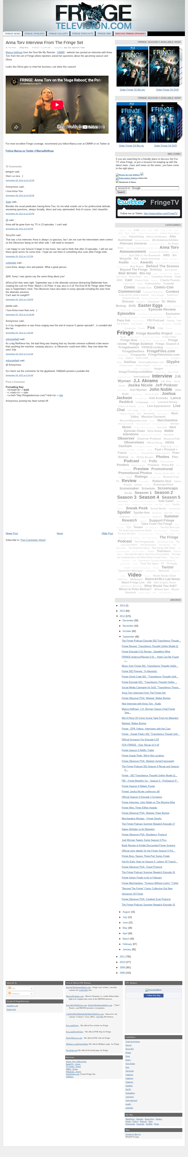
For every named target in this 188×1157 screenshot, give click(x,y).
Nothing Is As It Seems (151, 435)
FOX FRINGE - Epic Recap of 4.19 (140, 745)
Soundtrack (174, 509)
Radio (129, 477)
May (125, 928)
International (141, 376)
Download (153, 301)
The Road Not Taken (139, 548)
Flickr (156, 1124)
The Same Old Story (163, 548)
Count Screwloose (133, 1041)
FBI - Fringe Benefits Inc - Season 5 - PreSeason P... (150, 780)
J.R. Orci (165, 381)
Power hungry (138, 465)
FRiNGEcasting (152, 347)
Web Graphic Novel (165, 582)
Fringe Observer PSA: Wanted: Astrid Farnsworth (148, 761)
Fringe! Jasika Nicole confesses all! (141, 791)
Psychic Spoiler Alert (165, 473)
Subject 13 (145, 517)
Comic (129, 287)
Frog (120, 358)
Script (128, 492)
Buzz (146, 277)
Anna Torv (67, 47)
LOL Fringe (132, 410)
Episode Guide (139, 310)
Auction (173, 259)
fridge (161, 328)
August (134, 263)
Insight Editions (124, 377)
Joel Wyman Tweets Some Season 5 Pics (144, 840)
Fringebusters (129, 347)
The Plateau (164, 545)
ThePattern (164, 551)
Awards (146, 262)
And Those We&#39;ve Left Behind (141, 248)
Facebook (140, 1124)
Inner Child (173, 372)
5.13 (133, 233)
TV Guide (172, 563)
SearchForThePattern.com (76, 1005)
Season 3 (126, 497)
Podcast (131, 461)
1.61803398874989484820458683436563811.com (85, 1014)
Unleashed (150, 571)
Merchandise (167, 420)
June (126, 922)
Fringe (125, 333)
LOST (143, 410)
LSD (150, 410)
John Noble (160, 389)
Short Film (147, 504)
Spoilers (159, 1119)
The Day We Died (126, 533)
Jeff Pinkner (166, 385)
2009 (123, 967)
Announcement (133, 251)
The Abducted (151, 527)
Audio (124, 262)
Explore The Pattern (129, 317)
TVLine (156, 568)
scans (138, 484)
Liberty (141, 406)
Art (136, 258)
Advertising (136, 236)
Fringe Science (141, 344)
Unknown (129, 1074)
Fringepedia (138, 354)
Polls (153, 461)
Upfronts (163, 570)
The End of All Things (165, 534)
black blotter (171, 270)
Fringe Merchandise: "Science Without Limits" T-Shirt (150, 883)
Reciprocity (155, 477)
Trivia (135, 564)
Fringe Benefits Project (154, 333)
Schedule (148, 488)
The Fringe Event (149, 538)
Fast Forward (138, 321)
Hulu (136, 369)
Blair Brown (127, 273)
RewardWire (144, 481)
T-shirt (135, 524)
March (126, 938)
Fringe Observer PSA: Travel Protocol (142, 867)
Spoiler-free (141, 512)
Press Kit (167, 464)
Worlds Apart (144, 593)
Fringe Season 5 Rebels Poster (138, 786)
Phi (132, 457)
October (127, 631)
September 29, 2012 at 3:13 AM (19, 354)
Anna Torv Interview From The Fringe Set (44, 42)
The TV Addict (138, 551)
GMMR (61, 52)
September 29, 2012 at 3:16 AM (19, 375)
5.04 (136, 230)
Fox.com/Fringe (72, 1025)
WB (149, 582)
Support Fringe (161, 520)
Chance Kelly (142, 280)
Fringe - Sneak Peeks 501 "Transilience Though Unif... (151, 734)
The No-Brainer (148, 545)
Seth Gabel (165, 501)
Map (139, 414)
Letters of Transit (127, 406)
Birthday (156, 269)
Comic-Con (163, 287)
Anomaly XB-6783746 (159, 252)
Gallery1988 (142, 358)
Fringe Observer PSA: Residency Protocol (144, 834)
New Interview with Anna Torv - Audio (141, 703)
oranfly (128, 1104)
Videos (147, 576)
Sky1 (167, 504)
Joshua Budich (151, 394)
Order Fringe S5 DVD (167, 89)
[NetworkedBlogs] (153, 989)
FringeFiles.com (161, 351)
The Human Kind (165, 542)
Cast (128, 280)
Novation (168, 434)
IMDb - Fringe (72, 1069)
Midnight (174, 423)
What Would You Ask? (160, 586)
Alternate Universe (133, 243)
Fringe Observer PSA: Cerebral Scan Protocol (146, 899)
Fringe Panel (145, 340)
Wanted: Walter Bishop (134, 723)
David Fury (172, 295)
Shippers (137, 504)
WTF (155, 593)
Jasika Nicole (140, 385)
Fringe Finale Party (151, 337)
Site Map (159, 504)
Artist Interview (150, 258)
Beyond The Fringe (133, 269)
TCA (128, 527)
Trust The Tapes (149, 563)
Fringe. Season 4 (167, 343)
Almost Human (142, 240)
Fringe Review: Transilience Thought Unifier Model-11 (150, 646)
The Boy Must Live (170, 527)
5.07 (156, 230)
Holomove (157, 365)
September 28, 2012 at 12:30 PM (20, 195)
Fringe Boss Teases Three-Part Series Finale (146, 856)
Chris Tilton (129, 284)
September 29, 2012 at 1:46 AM (19, 333)
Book (155, 274)
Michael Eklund (143, 424)
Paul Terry (134, 453)
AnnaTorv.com (12, 1005)
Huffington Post (171, 365)
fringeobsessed (131, 1100)
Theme (150, 551)
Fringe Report (160, 340)
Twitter (168, 567)
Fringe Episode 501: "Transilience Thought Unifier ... (149, 682)
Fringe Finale (134, 337)
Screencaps (168, 488)
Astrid (165, 259)
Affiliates (69, 1076)
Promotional (162, 469)
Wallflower (123, 579)
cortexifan (11, 262)
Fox (151, 327)
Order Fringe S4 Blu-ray (131, 145)
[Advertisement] (33, 506)
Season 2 (163, 492)
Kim (127, 1067)
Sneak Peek (137, 508)
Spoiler (124, 512)
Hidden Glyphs (143, 365)
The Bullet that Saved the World (135, 530)
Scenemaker (129, 488)
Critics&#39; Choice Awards (134, 295)
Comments (15, 993)
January (127, 949)
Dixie (128, 1056)
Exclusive (173, 314)
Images (158, 368)
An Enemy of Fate (157, 244)
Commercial (129, 291)
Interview (75, 47)
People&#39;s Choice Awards (155, 453)
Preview (141, 468)
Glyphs (173, 362)
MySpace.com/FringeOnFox (77, 1044)
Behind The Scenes (162, 266)
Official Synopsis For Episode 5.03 (140, 739)
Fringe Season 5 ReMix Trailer (138, 750)
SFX (178, 501)
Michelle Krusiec (160, 424)
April (125, 933)
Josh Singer (136, 394)
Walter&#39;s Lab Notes (162, 579)
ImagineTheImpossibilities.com (78, 987)
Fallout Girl (11, 1009)
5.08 (163, 230)
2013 (123, 611)
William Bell (161, 589)
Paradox (141, 450)
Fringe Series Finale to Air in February (142, 877)
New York (162, 427)
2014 (123, 605)
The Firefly (134, 538)
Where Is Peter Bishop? (135, 589)
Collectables (153, 283)
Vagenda (176, 571)
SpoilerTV (157, 513)
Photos (162, 457)
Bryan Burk (135, 276)
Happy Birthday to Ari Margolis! (138, 829)
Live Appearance (159, 406)
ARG (166, 255)
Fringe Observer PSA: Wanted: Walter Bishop (146, 698)
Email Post (24, 47)
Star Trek (168, 513)
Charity (154, 280)
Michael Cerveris (126, 424)
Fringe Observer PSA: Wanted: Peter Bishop (145, 813)
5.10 (176, 230)
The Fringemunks (144, 541)
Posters (123, 465)
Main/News (130, 1119)
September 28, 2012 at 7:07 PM (19, 256)
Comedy (168, 283)
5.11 (120, 233)
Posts (13, 988)
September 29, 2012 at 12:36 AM (20, 315)
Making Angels (127, 414)
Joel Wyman (138, 389)
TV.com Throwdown (141, 568)
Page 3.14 (166, 446)
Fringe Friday (169, 337)
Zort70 (128, 1089)
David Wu (130, 1048)
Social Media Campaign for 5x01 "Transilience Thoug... (151, 687)
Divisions (140, 302)
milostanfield (12, 339)
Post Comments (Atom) (33, 540)
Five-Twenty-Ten (152, 324)
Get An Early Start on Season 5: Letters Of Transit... (150, 861)
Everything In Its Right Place (150, 314)
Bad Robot (137, 266)
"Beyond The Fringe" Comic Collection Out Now (147, 888)
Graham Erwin (126, 365)
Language (142, 402)
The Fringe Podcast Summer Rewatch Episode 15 (148, 904)
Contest (172, 291)
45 (7, 220)
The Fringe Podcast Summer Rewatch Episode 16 (148, 872)
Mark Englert (163, 414)
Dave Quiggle (157, 295)
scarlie (147, 485)
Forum (141, 328)
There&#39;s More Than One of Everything (146, 554)
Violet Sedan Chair (164, 575)
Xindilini (129, 1085)
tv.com (127, 568)
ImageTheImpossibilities (136, 371)
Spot (137, 1136)
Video (82, 47)
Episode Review (162, 309)
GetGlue (130, 362)
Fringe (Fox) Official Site (76, 1061)
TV (162, 563)
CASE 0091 (83, 990)
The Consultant (160, 531)
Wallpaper (136, 579)
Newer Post (12, 533)
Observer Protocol (149, 438)
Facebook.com (71, 1050)
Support (143, 521)
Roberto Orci (161, 481)
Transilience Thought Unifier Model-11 (157, 560)
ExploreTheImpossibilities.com (100, 1005)
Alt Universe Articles (165, 240)
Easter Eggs (150, 305)
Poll (144, 461)
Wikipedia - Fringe (73, 1071)
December (128, 620)
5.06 (150, 230)
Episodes (126, 313)
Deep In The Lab (130, 298)
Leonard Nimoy (167, 402)
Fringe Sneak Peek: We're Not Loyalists (143, 755)
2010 (123, 962)
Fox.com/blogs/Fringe (74, 1031)
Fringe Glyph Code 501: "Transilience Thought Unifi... (150, 676)
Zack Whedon (165, 593)
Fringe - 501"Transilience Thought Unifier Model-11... (150, 775)
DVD (132, 306)
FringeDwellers (133, 351)
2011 (123, 956)
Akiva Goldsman (156, 236)
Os (157, 446)
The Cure (174, 530)
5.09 (169, 230)
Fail (169, 317)
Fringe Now (128, 340)
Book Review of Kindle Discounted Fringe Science (148, 845)
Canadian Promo (161, 276)
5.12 (127, 233)
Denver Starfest (168, 298)
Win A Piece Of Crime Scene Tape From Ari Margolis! (150, 718)
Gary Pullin (156, 358)
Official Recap (154, 442)
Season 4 (149, 497)
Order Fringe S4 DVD (165, 145)
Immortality (160, 372)
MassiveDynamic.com (133, 420)
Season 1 (143, 492)
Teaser (138, 527)
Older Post (107, 533)
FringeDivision (172, 348)
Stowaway (124, 516)
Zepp (8, 201)
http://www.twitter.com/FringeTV (161, 213)
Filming (170, 320)
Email (167, 306)
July (125, 917)
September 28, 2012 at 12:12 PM (20, 180)
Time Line (174, 557)
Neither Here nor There (144, 428)
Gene (166, 358)
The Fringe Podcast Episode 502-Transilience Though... (151, 640)
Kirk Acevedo (158, 398)
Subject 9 (157, 517)
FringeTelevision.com (164, 354)
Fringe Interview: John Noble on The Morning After (148, 802)
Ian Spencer (146, 369)
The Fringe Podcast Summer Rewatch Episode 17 (148, 824)
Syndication (125, 524)
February (128, 944)
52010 (122, 230)
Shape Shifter (124, 504)
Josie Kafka (130, 1063)
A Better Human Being (147, 233)
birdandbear (130, 1093)
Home (60, 533)
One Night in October (143, 446)
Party (149, 450)
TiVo (134, 561)
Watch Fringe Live (133, 582)
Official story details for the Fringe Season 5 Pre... (148, 850)
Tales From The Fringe (156, 523)
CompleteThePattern (153, 292)
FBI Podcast (155, 320)
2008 (123, 972)
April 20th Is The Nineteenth (144, 255)
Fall (175, 317)
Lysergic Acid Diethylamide (167, 410)
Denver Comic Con (150, 298)
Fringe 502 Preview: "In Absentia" (139, 671)
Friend (169, 328)
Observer (126, 438)
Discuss (128, 301)
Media (152, 421)
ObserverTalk (171, 438)
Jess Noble (122, 390)
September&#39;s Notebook (143, 501)
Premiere (153, 464)
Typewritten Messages (130, 570)
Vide (123, 576)
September (123, 501)
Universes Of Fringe (132, 893)
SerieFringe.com (72, 1074)
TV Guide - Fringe (73, 1066)
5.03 (129, 230)
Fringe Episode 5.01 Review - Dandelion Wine (146, 651)
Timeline (126, 561)
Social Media (158, 508)
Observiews (134, 442)
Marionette (149, 413)
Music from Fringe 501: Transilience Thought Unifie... (150, 666)
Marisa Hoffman (14, 52)
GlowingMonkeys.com (151, 362)
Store (177, 513)
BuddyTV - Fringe (73, 1064)
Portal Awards (166, 461)
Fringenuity (123, 355)
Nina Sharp (154, 430)
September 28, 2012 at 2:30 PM (19, 229)
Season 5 (171, 497)
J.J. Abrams (145, 380)
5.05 (144, 230)
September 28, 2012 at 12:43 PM (20, 214)
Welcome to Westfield (131, 586)
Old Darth (130, 1071)
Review (129, 480)
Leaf (153, 402)
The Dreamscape (145, 534)
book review (166, 274)
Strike (135, 517)
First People (137, 324)
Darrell (128, 1045)
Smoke (120, 509)
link (61, 395)
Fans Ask (123, 320)
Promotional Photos (135, 473)
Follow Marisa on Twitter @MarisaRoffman (30, 150)
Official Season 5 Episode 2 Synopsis (142, 797)
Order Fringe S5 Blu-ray (132, 89)
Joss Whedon (141, 398)
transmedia (125, 564)
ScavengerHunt (163, 484)
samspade (129, 1107)
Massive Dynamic (153, 416)
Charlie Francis (170, 280)
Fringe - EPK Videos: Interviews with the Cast (146, 728)
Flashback (166, 324)
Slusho (176, 504)
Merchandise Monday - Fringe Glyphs (142, 818)
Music (126, 427)
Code (139, 284)
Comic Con (144, 287)
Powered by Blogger (133, 1134)
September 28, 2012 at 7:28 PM (19, 299)
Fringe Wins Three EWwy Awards (139, 807)
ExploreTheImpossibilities (152, 317)
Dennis (128, 1052)
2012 (123, 616)
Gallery (129, 358)
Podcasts (143, 1121)
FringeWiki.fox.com (74, 1038)
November (128, 625)
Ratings (141, 476)
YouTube (149, 1124)
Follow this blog (153, 995)
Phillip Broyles (145, 457)
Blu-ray (145, 273)
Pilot (175, 457)
